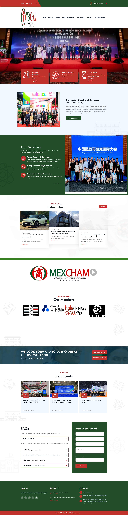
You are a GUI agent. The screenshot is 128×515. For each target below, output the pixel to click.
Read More (38, 241)
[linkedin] (29, 3)
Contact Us (40, 62)
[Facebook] (36, 3)
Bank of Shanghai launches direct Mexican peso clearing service (62, 498)
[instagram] (31, 3)
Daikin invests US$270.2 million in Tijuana (106, 236)
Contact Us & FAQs (100, 17)
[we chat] (27, 3)
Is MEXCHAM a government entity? (32, 450)
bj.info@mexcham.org (98, 3)
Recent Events (67, 72)
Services (58, 17)
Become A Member (72, 118)
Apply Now (35, 81)
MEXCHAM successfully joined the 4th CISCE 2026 (34, 401)
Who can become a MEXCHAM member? (34, 465)
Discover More (26, 62)
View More (102, 206)
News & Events (80, 17)
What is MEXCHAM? (28, 438)
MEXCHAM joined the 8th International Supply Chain (62, 401)
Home (44, 17)
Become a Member (36, 73)
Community (89, 17)
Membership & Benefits (68, 17)
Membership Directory (98, 357)
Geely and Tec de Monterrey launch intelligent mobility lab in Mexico (46, 233)
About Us (50, 17)
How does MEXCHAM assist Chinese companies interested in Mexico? (41, 455)
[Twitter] (34, 3)
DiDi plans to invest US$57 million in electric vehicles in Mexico (76, 236)
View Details (65, 79)
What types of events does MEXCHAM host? (35, 460)
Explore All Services (58, 183)
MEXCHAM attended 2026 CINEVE (91, 401)
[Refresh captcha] (83, 457)
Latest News (92, 72)
